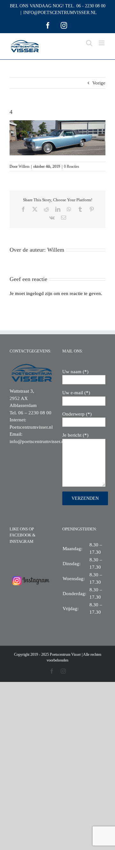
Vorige (98, 82)
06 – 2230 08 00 (34, 412)
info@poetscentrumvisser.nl (37, 441)
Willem (24, 166)
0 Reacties (71, 166)
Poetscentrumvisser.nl (31, 427)
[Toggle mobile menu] (102, 43)
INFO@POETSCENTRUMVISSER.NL (60, 12)
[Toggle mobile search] (89, 43)
